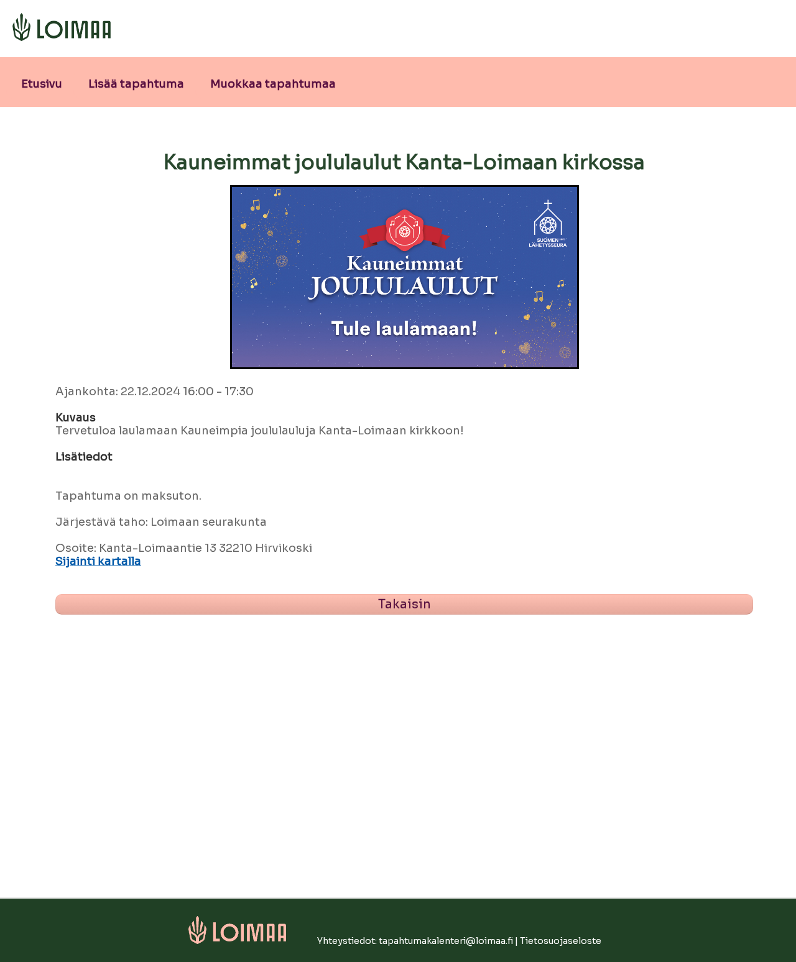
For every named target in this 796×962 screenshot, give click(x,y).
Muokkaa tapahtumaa (273, 84)
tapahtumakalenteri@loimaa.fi (446, 940)
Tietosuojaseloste (560, 940)
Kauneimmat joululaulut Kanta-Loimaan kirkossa (404, 162)
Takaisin (404, 604)
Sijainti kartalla (98, 561)
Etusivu (41, 84)
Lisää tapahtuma (136, 84)
